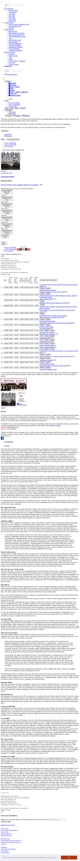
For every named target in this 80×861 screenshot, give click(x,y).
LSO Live (12, 63)
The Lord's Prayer (55, 356)
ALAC (17, 108)
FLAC (11, 108)
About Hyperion (5, 852)
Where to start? (9, 29)
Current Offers (9, 22)
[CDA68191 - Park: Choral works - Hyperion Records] (10, 169)
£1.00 (31, 319)
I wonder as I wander (45, 360)
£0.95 (6, 287)
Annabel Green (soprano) (47, 306)
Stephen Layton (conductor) (31, 185)
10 (1, 343)
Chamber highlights (15, 45)
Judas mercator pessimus (47, 334)
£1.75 (31, 294)
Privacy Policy (4, 850)
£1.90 (21, 335)
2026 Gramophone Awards (17, 36)
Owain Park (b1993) (7, 177)
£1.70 (6, 325)
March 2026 (12, 21)
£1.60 (21, 294)
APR (10, 57)
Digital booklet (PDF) (6, 173)
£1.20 (6, 294)
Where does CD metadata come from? (10, 842)
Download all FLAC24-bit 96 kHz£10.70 (7, 205)
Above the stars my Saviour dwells (50, 317)
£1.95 (21, 300)
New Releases (9, 8)
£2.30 (21, 325)
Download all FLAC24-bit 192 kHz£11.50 (7, 212)
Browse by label (10, 52)
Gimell (11, 59)
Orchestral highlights (15, 43)
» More (3, 408)
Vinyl (10, 38)
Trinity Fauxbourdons (46, 299)
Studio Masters (13, 42)
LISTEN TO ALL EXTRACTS (48, 280)
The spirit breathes (53, 365)
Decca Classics (13, 56)
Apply (10, 99)
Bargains (11, 28)
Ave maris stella (44, 328)
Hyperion (11, 54)
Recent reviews (13, 10)
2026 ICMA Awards (15, 40)
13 (1, 357)
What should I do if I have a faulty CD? (11, 840)
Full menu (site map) (11, 74)
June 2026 (12, 15)
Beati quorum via (44, 341)
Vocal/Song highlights (15, 50)
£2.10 (31, 300)
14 (1, 362)
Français (13, 112)
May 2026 (12, 17)
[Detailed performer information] (41, 185)
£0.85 (6, 305)
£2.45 (31, 325)
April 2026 (12, 19)
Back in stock (13, 31)
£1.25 (31, 305)
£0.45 (6, 362)
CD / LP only (13, 106)
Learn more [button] (52, 857)
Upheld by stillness (51, 292)
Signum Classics (14, 64)
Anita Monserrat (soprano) (47, 290)
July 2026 (12, 14)
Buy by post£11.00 (5, 236)
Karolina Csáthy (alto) (46, 327)
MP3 (6, 101)
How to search (4, 828)
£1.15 (21, 305)
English (9, 115)
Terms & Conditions (6, 833)
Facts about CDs (5, 838)
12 (1, 352)
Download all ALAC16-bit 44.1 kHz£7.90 (7, 219)
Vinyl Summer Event (15, 26)
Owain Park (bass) (45, 315)
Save (8, 821)
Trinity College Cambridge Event (19, 24)
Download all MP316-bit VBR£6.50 (7, 192)
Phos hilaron (55, 323)
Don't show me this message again (13, 150)
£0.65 (31, 362)
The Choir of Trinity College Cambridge (12, 185)
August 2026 (13, 12)
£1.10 (21, 339)
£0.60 (6, 313)
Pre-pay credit (4, 832)
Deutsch (13, 114)
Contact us (3, 844)
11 (1, 348)
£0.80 (21, 313)
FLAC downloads (14, 103)
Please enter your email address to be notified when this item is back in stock (24, 819)
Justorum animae (44, 338)
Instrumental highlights (16, 47)
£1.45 (6, 300)
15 (1, 367)
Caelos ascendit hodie (46, 347)
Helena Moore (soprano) (63, 295)
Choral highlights (14, 49)
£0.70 (6, 319)
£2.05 (31, 335)
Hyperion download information (9, 830)
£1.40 (31, 287)
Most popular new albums (17, 33)
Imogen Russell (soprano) (47, 295)
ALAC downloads (14, 104)
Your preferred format (13, 139)
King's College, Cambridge (17, 61)
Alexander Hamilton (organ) (48, 369)
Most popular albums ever (17, 35)
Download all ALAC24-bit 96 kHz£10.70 (7, 225)
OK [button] (69, 857)
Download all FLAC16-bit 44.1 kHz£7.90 (7, 198)
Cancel (3, 821)
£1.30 (21, 287)
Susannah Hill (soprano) (46, 332)
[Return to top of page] (8, 825)
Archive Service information (8, 849)
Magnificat (52, 303)
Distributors (4, 847)
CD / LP (22, 108)
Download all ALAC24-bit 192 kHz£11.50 (7, 232)
